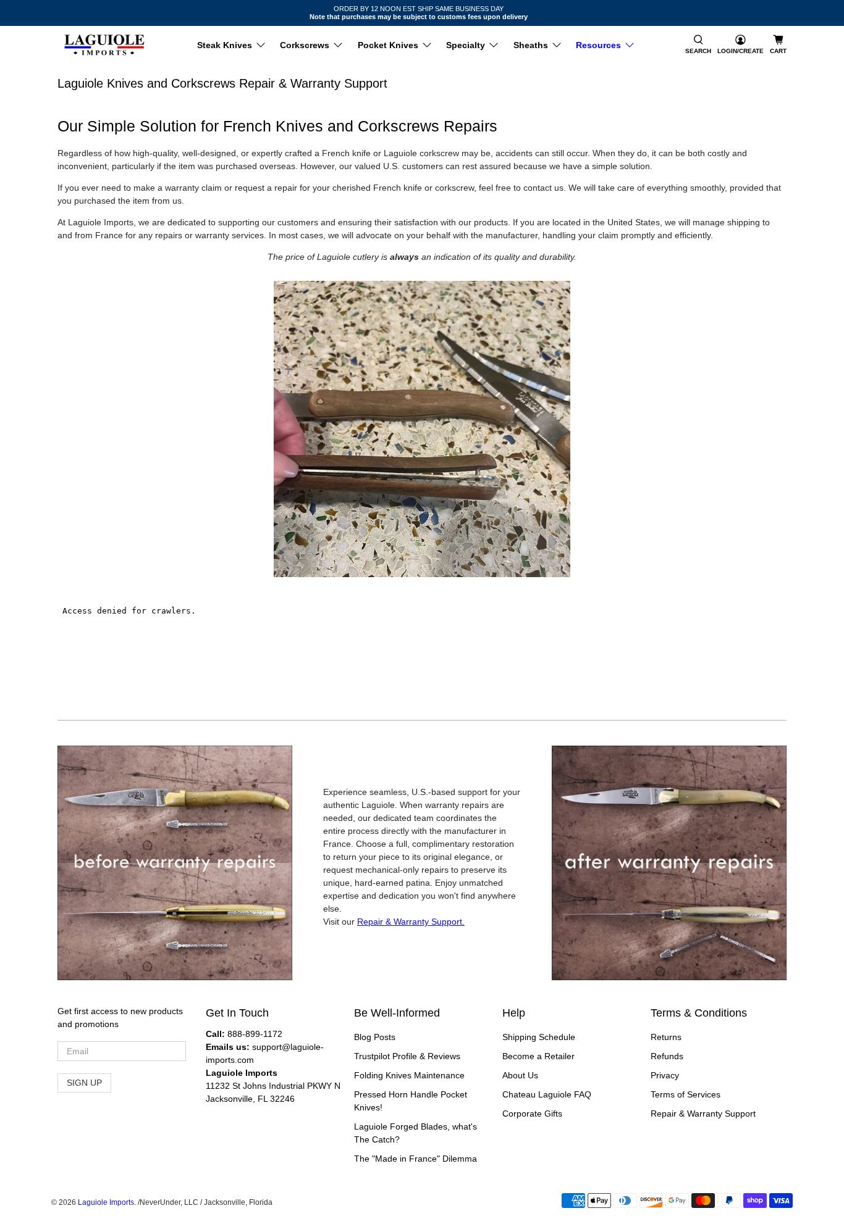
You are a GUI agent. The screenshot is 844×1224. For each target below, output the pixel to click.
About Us (520, 1075)
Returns (666, 1037)
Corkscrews (304, 45)
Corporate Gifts (532, 1113)
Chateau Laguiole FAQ (546, 1094)
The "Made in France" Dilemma (415, 1159)
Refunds (667, 1056)
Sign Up (84, 1083)
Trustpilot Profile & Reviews (407, 1056)
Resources (598, 45)
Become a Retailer (538, 1056)
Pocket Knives (388, 45)
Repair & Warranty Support (703, 1113)
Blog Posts (374, 1037)
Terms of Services (685, 1094)
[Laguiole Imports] (104, 45)
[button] (698, 45)
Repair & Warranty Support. (411, 921)
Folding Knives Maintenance (409, 1075)
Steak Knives (224, 45)
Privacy (665, 1075)
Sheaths (530, 45)
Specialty (465, 45)
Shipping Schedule (538, 1037)
